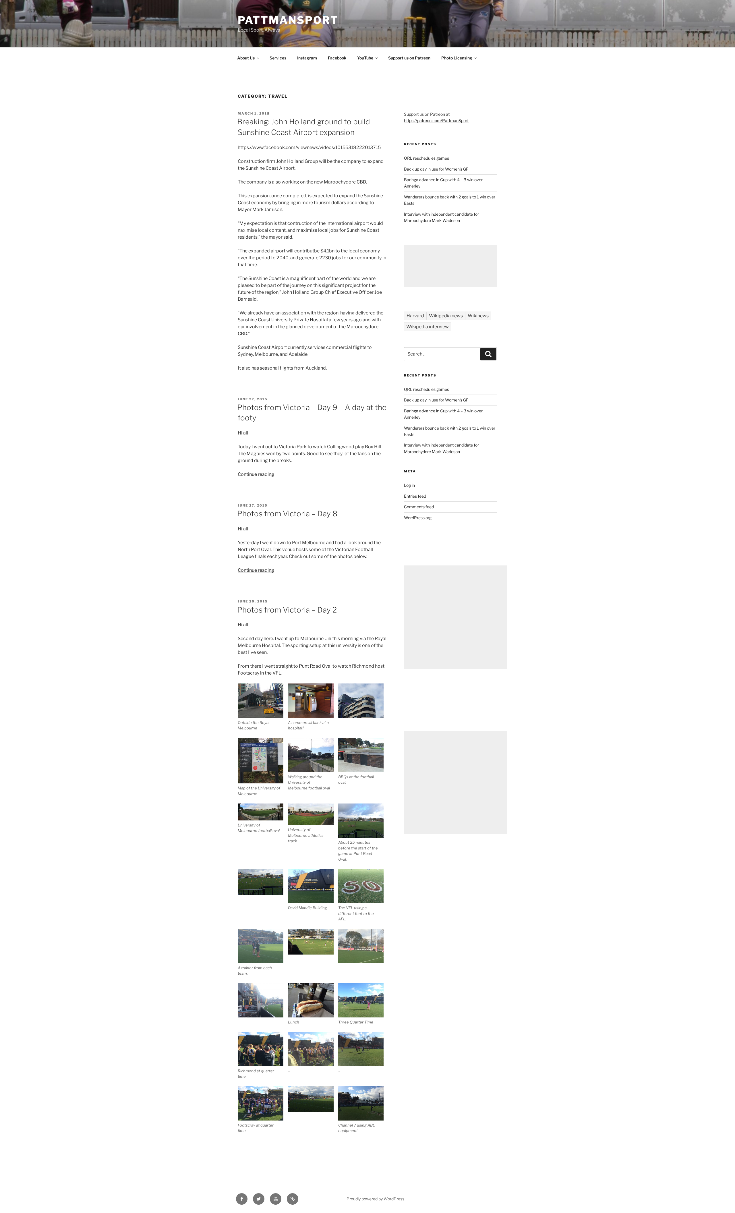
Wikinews (478, 315)
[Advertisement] (450, 266)
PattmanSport (288, 20)
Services (278, 57)
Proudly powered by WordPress (375, 1198)
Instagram (307, 57)
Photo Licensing (456, 57)
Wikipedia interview (427, 326)
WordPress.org (418, 517)
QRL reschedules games (426, 158)
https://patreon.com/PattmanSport (436, 120)
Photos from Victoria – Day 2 (287, 609)
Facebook (337, 57)
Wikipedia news (446, 315)
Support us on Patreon (409, 57)
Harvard (415, 315)
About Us (246, 57)
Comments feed (419, 506)
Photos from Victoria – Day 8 (287, 513)
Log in (409, 485)
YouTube (365, 57)
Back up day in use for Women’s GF (436, 169)
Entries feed (415, 496)
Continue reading (256, 474)
